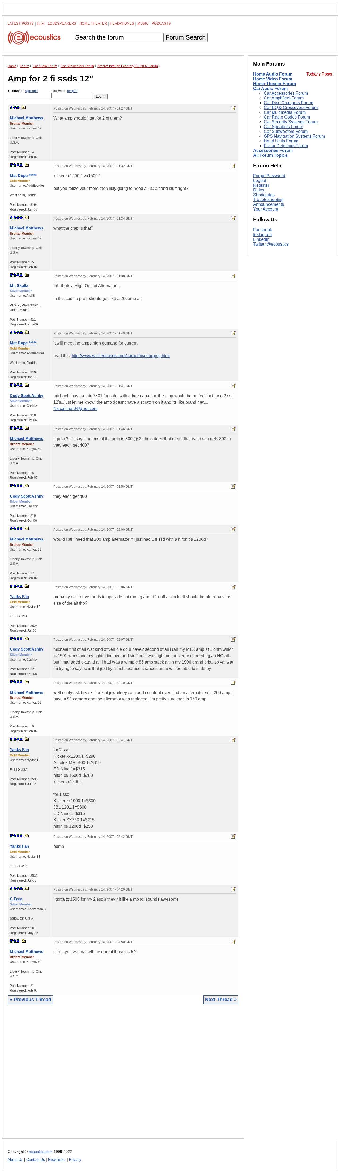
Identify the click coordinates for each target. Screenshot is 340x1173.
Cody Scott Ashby (26, 395)
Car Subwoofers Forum (286, 131)
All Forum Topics (270, 155)
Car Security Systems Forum (291, 122)
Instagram (262, 234)
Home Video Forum (272, 79)
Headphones (122, 23)
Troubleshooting (268, 199)
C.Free (16, 899)
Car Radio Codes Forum (287, 117)
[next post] (14, 107)
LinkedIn (261, 239)
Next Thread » (221, 999)
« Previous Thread (30, 999)
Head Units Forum (281, 141)
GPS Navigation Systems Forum (294, 136)
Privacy (75, 1160)
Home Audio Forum (272, 74)
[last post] (17, 107)
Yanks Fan (19, 596)
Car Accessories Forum (286, 93)
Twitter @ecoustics (271, 244)
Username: (23, 91)
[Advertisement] (123, 1075)
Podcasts (161, 23)
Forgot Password (269, 175)
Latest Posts (21, 23)
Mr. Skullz (19, 285)
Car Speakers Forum (283, 126)
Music (142, 23)
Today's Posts (319, 74)
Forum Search (185, 37)
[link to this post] (23, 107)
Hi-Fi (41, 23)
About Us (15, 1160)
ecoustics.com (41, 1152)
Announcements (268, 204)
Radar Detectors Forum (286, 145)
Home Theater (93, 23)
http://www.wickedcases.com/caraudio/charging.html (121, 356)
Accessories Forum (273, 150)
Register (261, 185)
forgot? (72, 91)
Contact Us (35, 1160)
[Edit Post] (233, 108)
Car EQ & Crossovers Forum (291, 107)
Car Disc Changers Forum (288, 103)
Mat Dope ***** (23, 175)
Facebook (262, 230)
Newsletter (57, 1160)
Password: (64, 91)
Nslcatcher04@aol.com (75, 408)
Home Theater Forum (274, 83)
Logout (259, 180)
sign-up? (31, 91)
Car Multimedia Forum (285, 112)
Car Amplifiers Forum (284, 98)
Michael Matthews (26, 118)
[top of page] (11, 107)
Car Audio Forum (270, 88)
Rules (258, 190)
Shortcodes (264, 195)
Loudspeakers (62, 23)
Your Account (265, 209)
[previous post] (14, 165)
